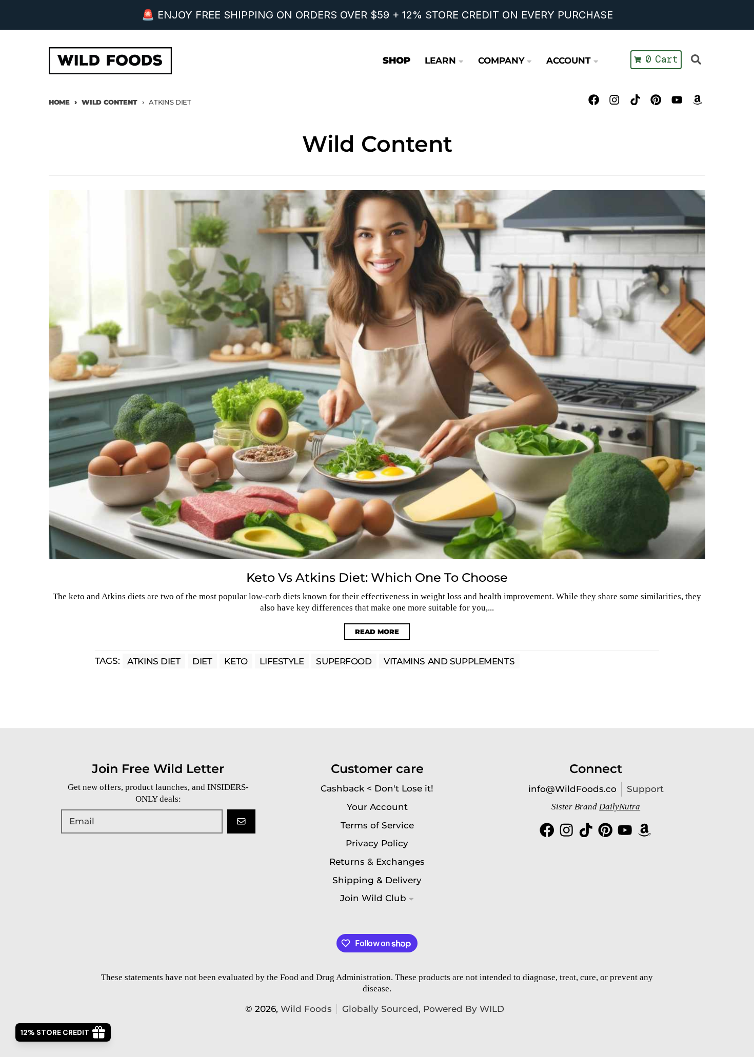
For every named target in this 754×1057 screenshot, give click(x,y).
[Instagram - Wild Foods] (615, 100)
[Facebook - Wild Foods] (594, 100)
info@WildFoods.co (572, 789)
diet (202, 661)
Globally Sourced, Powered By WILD (423, 1009)
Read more (377, 631)
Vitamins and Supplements (449, 661)
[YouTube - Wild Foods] (677, 100)
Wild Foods (306, 1009)
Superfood (343, 661)
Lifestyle (282, 661)
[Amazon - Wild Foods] (697, 100)
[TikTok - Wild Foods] (635, 100)
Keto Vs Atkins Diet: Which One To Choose (377, 577)
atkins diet (153, 661)
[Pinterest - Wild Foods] (656, 100)
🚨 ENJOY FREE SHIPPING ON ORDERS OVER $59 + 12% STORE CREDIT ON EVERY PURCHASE (377, 15)
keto (235, 661)
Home (59, 102)
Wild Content (109, 102)
